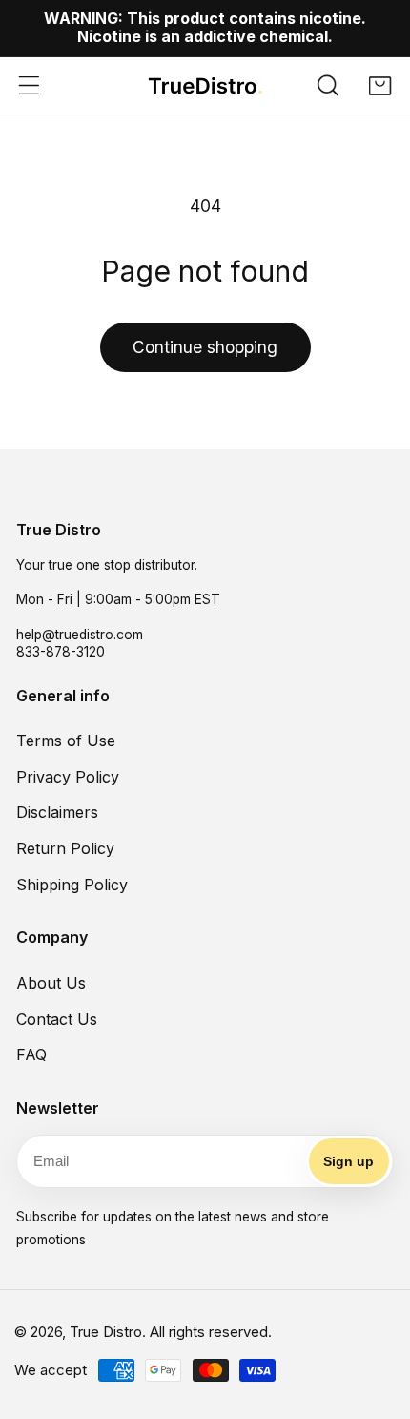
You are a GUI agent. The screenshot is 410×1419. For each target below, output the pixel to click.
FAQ (31, 1054)
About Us (51, 982)
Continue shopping (205, 347)
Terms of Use (65, 740)
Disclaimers (57, 812)
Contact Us (56, 1019)
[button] (328, 85)
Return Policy (65, 848)
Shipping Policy (72, 884)
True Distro (106, 1332)
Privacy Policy (67, 776)
